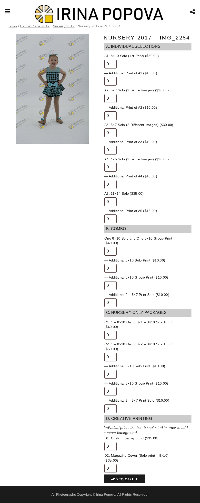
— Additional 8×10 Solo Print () (134, 260)
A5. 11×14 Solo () (124, 193)
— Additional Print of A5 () (130, 211)
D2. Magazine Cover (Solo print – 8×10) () (136, 458)
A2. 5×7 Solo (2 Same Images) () (136, 90)
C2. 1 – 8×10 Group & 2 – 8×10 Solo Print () (138, 346)
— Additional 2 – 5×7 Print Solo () (136, 295)
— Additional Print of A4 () (130, 176)
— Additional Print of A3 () (130, 142)
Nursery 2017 (64, 26)
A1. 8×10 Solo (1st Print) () (131, 56)
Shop (13, 26)
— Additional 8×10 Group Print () (136, 277)
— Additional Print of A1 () (130, 73)
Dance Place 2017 (35, 26)
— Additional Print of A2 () (130, 107)
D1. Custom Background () (131, 438)
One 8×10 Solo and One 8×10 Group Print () (138, 240)
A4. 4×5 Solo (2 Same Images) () (136, 159)
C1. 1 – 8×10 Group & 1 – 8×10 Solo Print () (138, 324)
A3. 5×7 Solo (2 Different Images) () (138, 125)
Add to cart (122, 479)
